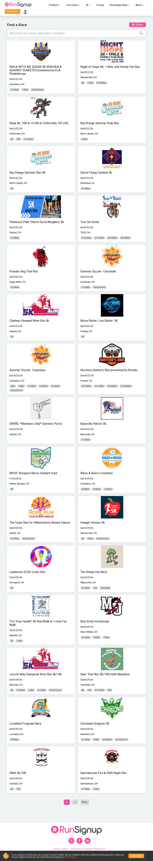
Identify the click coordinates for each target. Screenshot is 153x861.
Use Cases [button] (72, 5)
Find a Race (12, 11)
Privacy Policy (60, 849)
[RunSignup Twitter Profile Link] (71, 841)
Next (84, 802)
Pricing (100, 5)
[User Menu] (25, 11)
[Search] (141, 33)
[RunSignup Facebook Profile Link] (79, 841)
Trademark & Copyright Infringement (87, 849)
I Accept (136, 855)
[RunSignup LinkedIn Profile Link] (88, 841)
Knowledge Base (118, 5)
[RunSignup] (18, 5)
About (139, 5)
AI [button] (87, 5)
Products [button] (53, 5)
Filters (139, 24)
